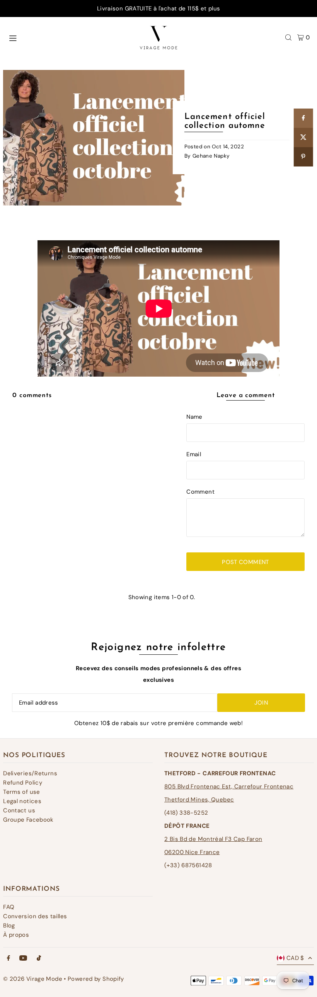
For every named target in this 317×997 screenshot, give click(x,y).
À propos (16, 935)
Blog (9, 925)
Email (193, 454)
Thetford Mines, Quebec (199, 799)
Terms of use (21, 792)
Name (194, 417)
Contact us (19, 810)
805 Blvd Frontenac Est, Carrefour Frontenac (228, 786)
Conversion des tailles (35, 916)
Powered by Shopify (96, 979)
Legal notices (22, 801)
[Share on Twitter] (303, 137)
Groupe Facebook (28, 820)
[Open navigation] (65, 37)
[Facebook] (8, 958)
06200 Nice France (192, 852)
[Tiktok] (39, 958)
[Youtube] (23, 958)
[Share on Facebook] (303, 118)
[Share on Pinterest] (303, 156)
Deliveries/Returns (30, 773)
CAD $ (295, 958)
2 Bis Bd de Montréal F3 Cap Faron (213, 839)
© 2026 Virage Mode (32, 979)
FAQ (8, 907)
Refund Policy (22, 782)
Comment (200, 492)
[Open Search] (288, 37)
